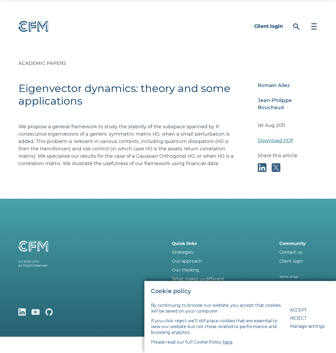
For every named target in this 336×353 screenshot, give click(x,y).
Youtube (36, 312)
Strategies (182, 252)
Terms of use (288, 277)
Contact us (290, 252)
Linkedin (22, 312)
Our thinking (185, 270)
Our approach (187, 261)
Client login (268, 26)
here (228, 342)
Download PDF (276, 141)
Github (49, 312)
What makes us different (198, 279)
